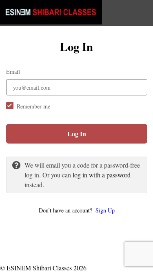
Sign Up (105, 210)
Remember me (33, 106)
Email (13, 71)
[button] (76, 210)
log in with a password (102, 174)
